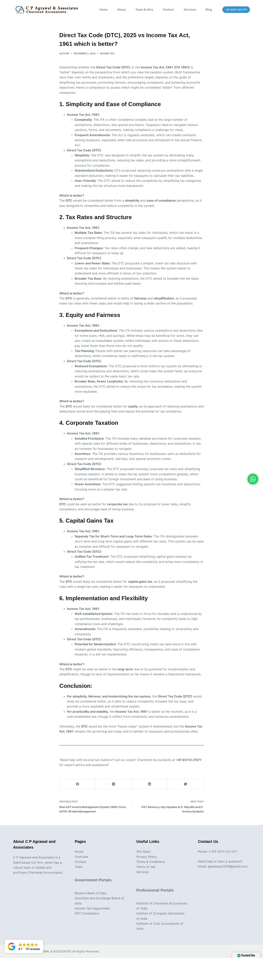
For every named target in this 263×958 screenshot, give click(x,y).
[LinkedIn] (150, 784)
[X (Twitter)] (113, 784)
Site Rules (143, 851)
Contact (168, 9)
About (121, 9)
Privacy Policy (146, 857)
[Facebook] (77, 784)
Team (79, 867)
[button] (24, 946)
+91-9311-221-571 (236, 9)
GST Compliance (87, 913)
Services (190, 9)
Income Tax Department (92, 908)
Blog (209, 9)
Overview (81, 857)
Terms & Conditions (150, 862)
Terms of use (145, 867)
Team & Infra (144, 9)
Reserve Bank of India (90, 893)
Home (104, 9)
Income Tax (107, 53)
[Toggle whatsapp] (253, 479)
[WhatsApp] (186, 784)
